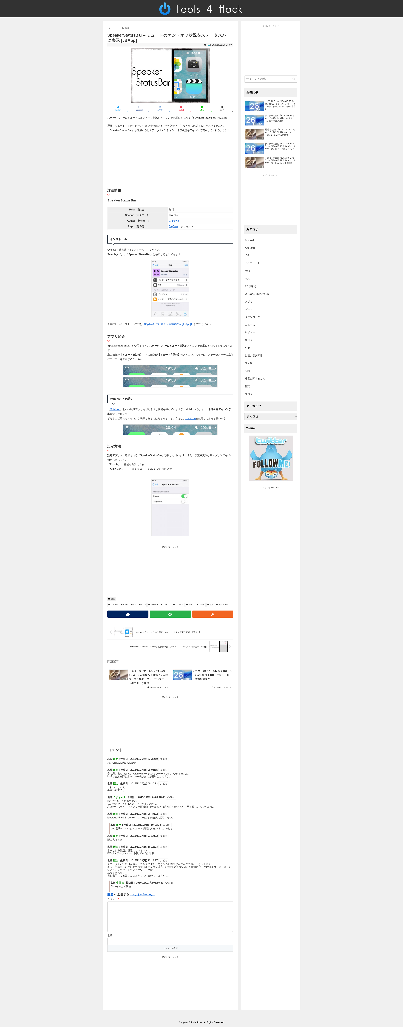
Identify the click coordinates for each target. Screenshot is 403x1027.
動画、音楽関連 (254, 355)
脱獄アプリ (223, 604)
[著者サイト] (127, 614)
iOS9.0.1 (154, 604)
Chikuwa (174, 220)
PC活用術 (250, 286)
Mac (247, 271)
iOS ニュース (252, 263)
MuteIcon (115, 409)
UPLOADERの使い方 (257, 294)
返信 (164, 759)
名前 (109, 935)
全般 (247, 347)
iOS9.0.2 (166, 604)
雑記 (247, 386)
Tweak (202, 604)
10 (209, 45)
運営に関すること (255, 378)
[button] (294, 79)
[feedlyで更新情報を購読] (170, 614)
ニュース (250, 324)
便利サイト (251, 340)
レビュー (250, 332)
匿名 (110, 894)
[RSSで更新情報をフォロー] (212, 614)
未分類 (249, 363)
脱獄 (113, 599)
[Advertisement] (170, 158)
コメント (113, 899)
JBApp (191, 604)
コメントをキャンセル (142, 894)
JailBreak (180, 604)
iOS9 (143, 604)
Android (249, 240)
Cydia (125, 604)
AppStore (250, 248)
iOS (134, 604)
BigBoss (173, 226)
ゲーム (249, 309)
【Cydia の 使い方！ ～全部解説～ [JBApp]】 (168, 324)
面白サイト (251, 394)
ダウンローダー (254, 317)
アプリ (249, 301)
